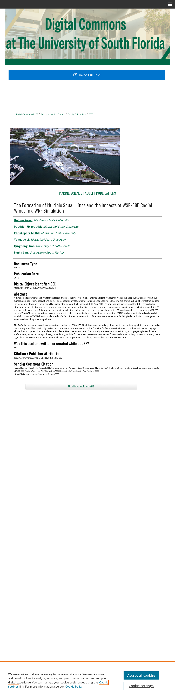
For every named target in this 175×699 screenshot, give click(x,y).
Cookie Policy (73, 686)
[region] (87, 680)
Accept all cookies (141, 675)
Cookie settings (141, 685)
